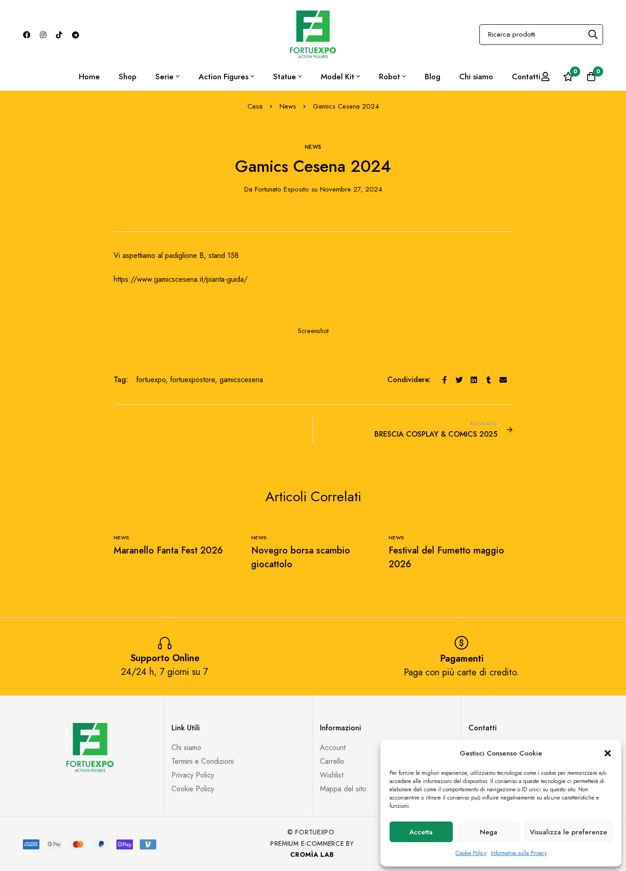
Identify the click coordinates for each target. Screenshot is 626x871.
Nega (488, 832)
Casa (255, 106)
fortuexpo (150, 379)
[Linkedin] (474, 380)
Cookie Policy (471, 853)
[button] (607, 753)
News (288, 106)
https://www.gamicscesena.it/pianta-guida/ (180, 279)
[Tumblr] (488, 380)
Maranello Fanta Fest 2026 (168, 550)
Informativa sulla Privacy (519, 853)
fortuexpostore (192, 379)
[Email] (503, 380)
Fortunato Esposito (276, 189)
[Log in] (545, 76)
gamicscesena (241, 379)
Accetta (421, 832)
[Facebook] (444, 380)
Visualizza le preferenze (568, 832)
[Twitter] (459, 380)
